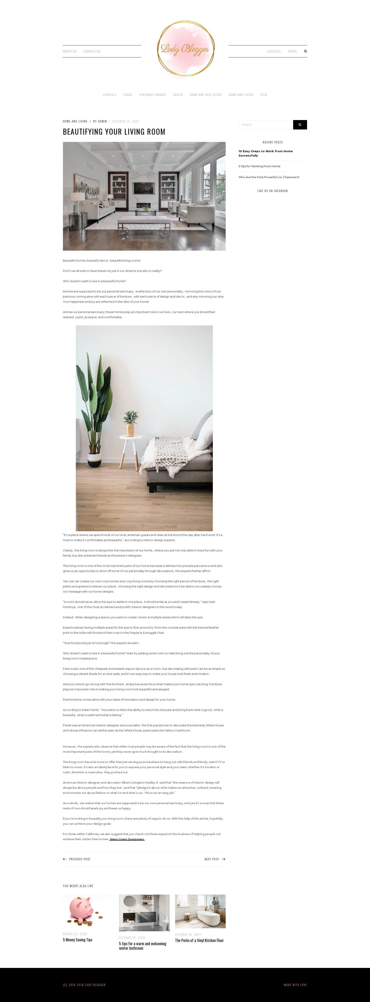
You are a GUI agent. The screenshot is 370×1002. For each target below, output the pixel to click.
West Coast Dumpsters (127, 839)
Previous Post (80, 859)
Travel (292, 51)
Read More (85, 911)
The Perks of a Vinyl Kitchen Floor (199, 940)
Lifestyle (274, 51)
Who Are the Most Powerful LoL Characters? (269, 177)
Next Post (212, 859)
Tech (263, 95)
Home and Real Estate (206, 95)
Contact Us (92, 51)
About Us (70, 51)
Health (178, 95)
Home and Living (241, 95)
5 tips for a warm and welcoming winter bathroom (142, 946)
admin (102, 121)
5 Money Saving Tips (77, 939)
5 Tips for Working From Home (259, 166)
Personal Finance (153, 95)
